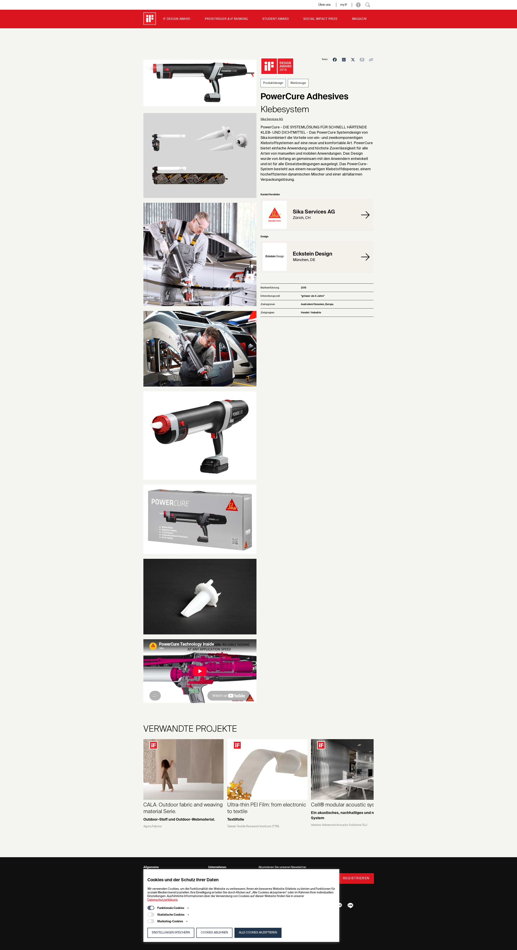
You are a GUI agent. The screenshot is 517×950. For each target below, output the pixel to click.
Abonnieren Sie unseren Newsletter (282, 867)
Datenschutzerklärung (162, 899)
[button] (358, 5)
